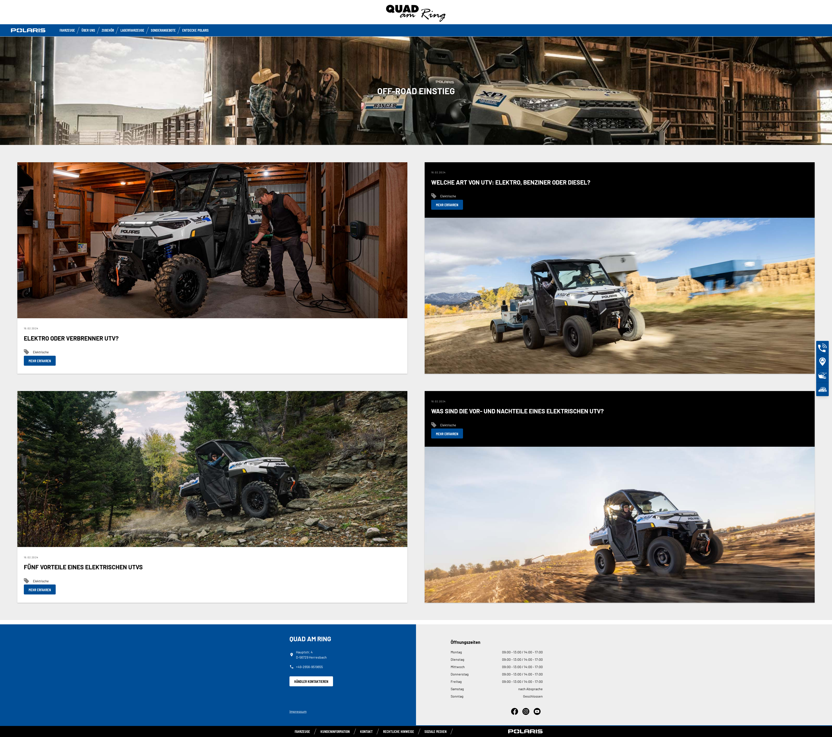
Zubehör (108, 30)
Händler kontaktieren (311, 681)
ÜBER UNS (88, 30)
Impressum (298, 711)
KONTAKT (366, 731)
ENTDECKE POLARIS (195, 30)
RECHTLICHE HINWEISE (398, 731)
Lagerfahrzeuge (132, 30)
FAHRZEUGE (67, 30)
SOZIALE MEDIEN (435, 731)
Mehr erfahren (40, 360)
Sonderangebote (163, 30)
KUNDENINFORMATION (335, 731)
